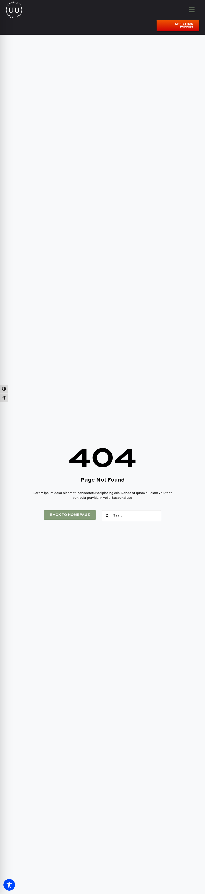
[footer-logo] (14, 2)
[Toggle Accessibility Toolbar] (9, 885)
